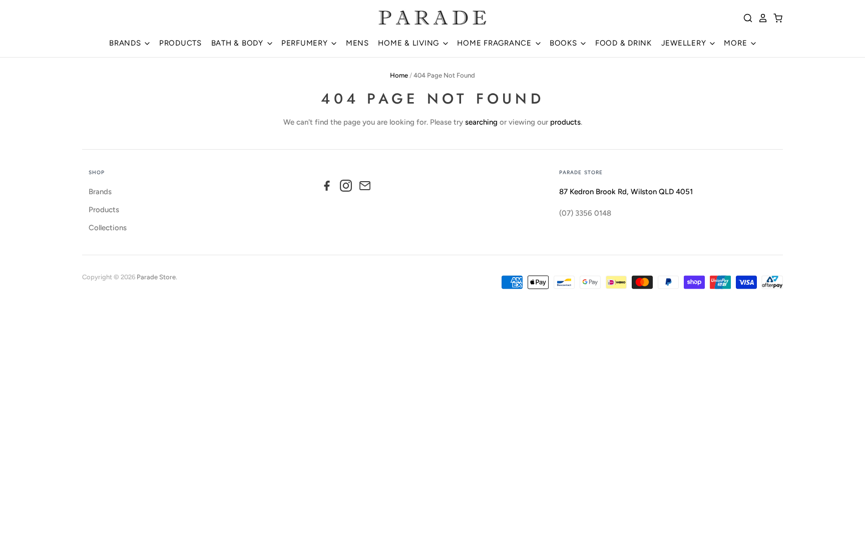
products (565, 122)
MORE (736, 43)
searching (481, 122)
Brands (100, 191)
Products (104, 209)
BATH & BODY (238, 43)
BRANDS (126, 43)
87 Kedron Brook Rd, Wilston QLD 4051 (626, 191)
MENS (357, 43)
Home (399, 75)
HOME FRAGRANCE (495, 43)
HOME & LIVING (410, 43)
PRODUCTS (180, 43)
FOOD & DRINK (623, 43)
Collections (108, 227)
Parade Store (156, 277)
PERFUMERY (305, 43)
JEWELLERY (685, 43)
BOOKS (565, 43)
